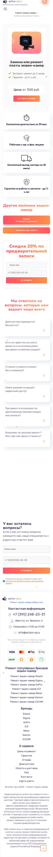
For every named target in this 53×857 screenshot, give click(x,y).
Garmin (26, 735)
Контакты (26, 776)
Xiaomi (26, 713)
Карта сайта (26, 781)
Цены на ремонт (26, 751)
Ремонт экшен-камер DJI (26, 689)
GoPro (26, 722)
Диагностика (26, 764)
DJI (26, 726)
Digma (26, 718)
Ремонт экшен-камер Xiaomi (26, 676)
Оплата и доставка (27, 768)
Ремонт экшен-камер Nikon (26, 693)
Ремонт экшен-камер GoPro (26, 684)
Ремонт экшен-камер (25, 13)
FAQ (26, 772)
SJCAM (26, 739)
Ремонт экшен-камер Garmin (26, 697)
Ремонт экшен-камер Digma (27, 680)
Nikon (26, 730)
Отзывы (26, 760)
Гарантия (26, 755)
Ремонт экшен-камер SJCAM (26, 701)
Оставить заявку (26, 99)
